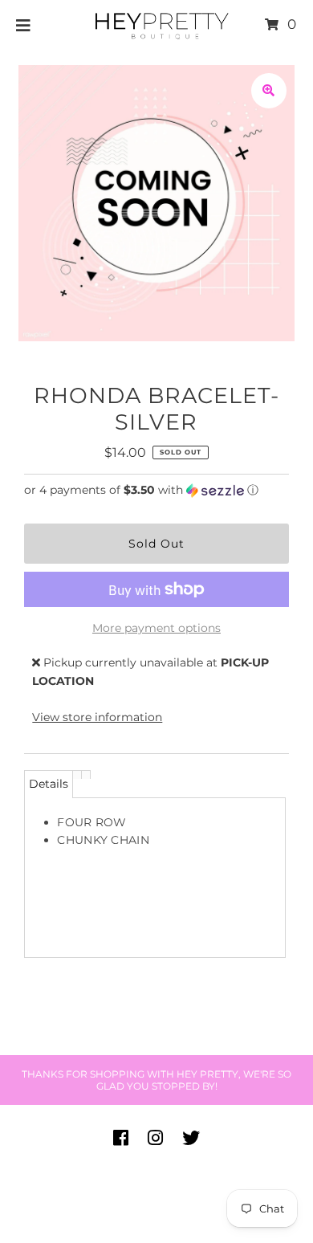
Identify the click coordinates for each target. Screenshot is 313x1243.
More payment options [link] (156, 628)
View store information (97, 717)
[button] (156, 490)
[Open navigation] (23, 25)
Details (48, 783)
